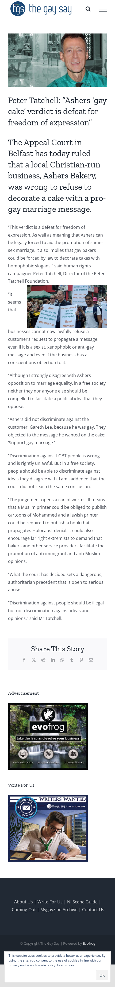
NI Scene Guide (82, 902)
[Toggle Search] (88, 9)
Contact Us (93, 910)
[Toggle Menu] (103, 9)
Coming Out (24, 910)
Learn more (65, 965)
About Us (23, 902)
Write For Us (50, 902)
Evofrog (89, 943)
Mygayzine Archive (59, 910)
